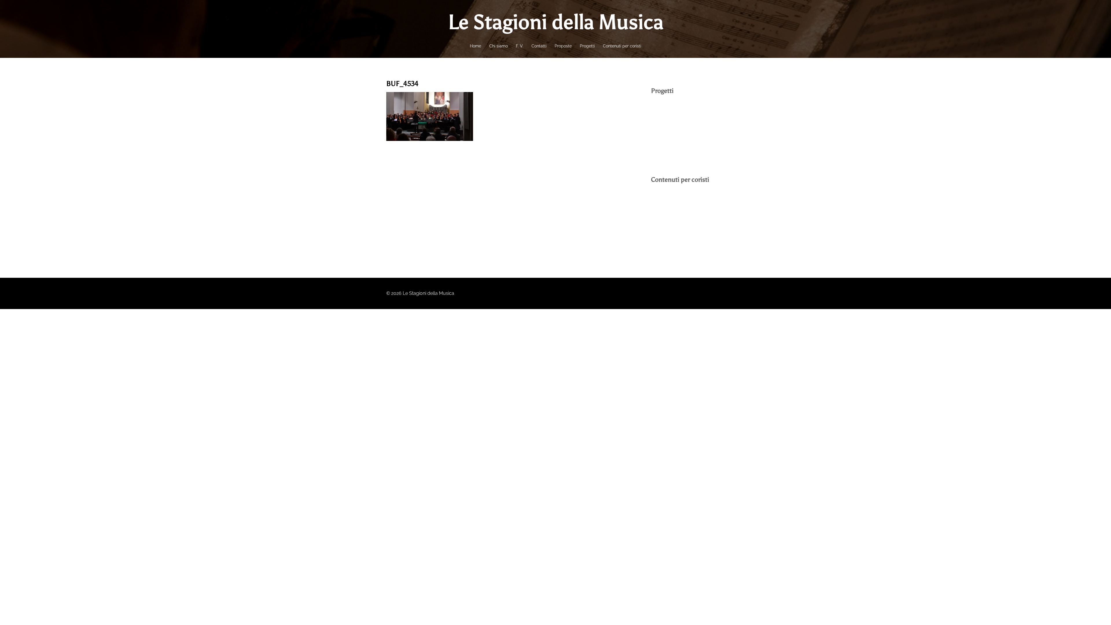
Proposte (563, 46)
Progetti (587, 46)
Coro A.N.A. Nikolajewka (676, 132)
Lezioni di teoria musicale (678, 199)
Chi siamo (498, 46)
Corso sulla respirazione (676, 210)
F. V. (519, 46)
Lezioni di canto (667, 221)
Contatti (539, 46)
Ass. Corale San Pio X (673, 121)
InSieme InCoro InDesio (675, 143)
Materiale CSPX (667, 243)
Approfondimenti (669, 232)
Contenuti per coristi (622, 46)
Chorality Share (667, 154)
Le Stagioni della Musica (555, 22)
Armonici (660, 110)
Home (475, 46)
